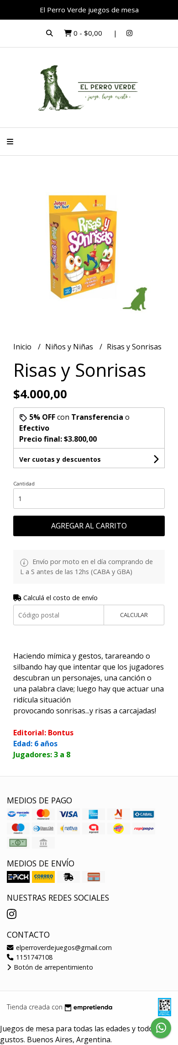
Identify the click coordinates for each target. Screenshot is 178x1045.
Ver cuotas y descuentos (60, 459)
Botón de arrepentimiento (52, 967)
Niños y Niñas (70, 347)
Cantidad (24, 483)
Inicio (23, 347)
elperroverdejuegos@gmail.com (63, 947)
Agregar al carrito (89, 526)
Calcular (134, 615)
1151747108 (33, 957)
